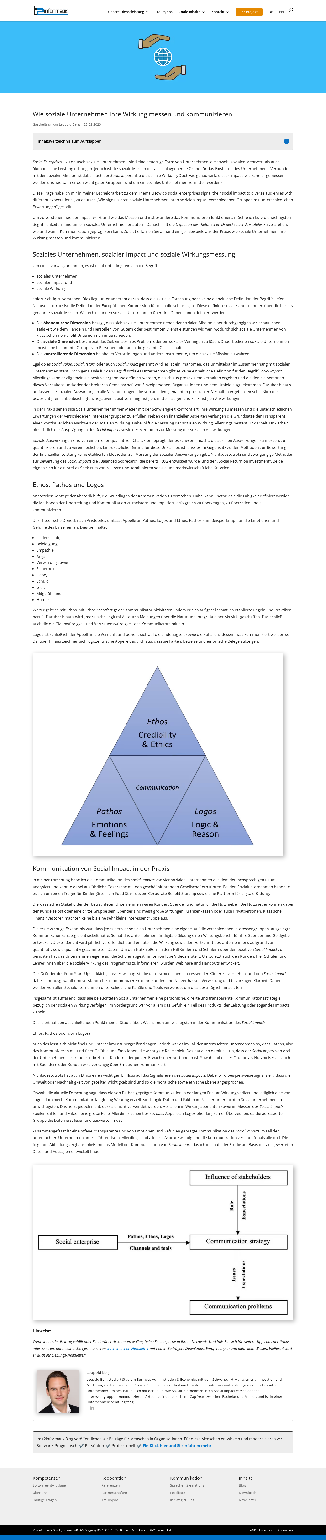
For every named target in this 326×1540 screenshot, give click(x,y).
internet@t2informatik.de (156, 1530)
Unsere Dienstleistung (126, 12)
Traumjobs (164, 12)
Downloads (248, 1492)
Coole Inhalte (189, 12)
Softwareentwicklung (49, 1485)
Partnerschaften (114, 1492)
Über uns (40, 1492)
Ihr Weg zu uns (182, 1500)
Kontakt (218, 12)
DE (271, 12)
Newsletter (247, 1500)
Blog (242, 1485)
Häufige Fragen (45, 1500)
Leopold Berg (69, 124)
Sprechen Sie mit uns (187, 1485)
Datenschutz (285, 1530)
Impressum (266, 1530)
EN (281, 12)
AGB (253, 1530)
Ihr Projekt (249, 12)
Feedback (177, 1492)
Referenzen (110, 1485)
